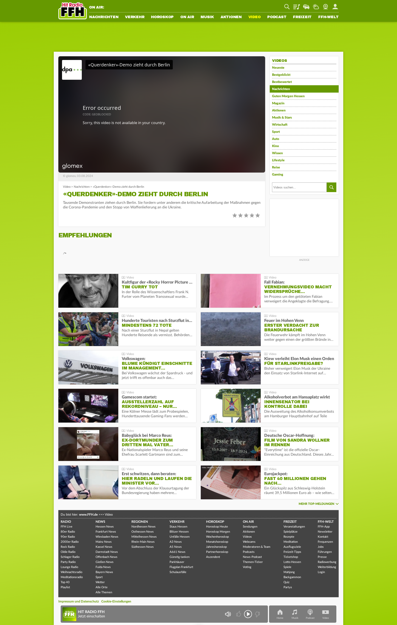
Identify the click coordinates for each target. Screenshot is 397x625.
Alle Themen (104, 592)
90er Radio (68, 536)
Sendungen (250, 526)
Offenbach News (106, 557)
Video (254, 17)
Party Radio (68, 562)
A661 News (177, 552)
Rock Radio (68, 546)
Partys (288, 587)
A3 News (176, 541)
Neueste (278, 67)
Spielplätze (291, 531)
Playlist (296, 5)
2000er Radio (70, 541)
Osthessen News (142, 531)
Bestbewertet (282, 82)
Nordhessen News (143, 526)
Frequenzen (325, 541)
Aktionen (231, 17)
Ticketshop (291, 557)
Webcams (249, 541)
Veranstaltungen (294, 526)
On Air (187, 17)
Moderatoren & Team (256, 546)
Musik (207, 17)
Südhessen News (142, 546)
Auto (275, 139)
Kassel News (104, 546)
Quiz (286, 582)
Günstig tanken (180, 557)
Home (280, 618)
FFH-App (324, 526)
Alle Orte (102, 587)
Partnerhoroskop (217, 552)
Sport (276, 132)
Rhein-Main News (143, 541)
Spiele (287, 567)
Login (321, 572)
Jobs (321, 546)
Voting (247, 567)
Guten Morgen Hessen (288, 96)
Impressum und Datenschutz (78, 601)
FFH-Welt (328, 17)
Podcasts (249, 552)
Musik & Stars (282, 117)
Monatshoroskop (217, 541)
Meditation (291, 541)
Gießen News (104, 562)
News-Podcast (252, 557)
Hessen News (105, 526)
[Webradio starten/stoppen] (248, 614)
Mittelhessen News (144, 536)
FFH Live (66, 526)
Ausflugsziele (292, 546)
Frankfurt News (106, 531)
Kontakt (323, 536)
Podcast (276, 17)
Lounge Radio (69, 567)
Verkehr (134, 17)
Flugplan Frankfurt (181, 567)
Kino (275, 146)
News (100, 521)
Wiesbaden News (107, 536)
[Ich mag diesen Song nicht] (257, 614)
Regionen (139, 521)
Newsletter (325, 531)
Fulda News (103, 567)
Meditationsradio (72, 577)
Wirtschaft (279, 124)
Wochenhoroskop (217, 536)
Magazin (278, 103)
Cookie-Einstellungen (116, 601)
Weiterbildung (327, 567)
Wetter (315, 5)
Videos (247, 536)
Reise (276, 167)
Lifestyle (278, 160)
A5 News (176, 546)
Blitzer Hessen (179, 531)
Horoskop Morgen (218, 531)
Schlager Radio (70, 557)
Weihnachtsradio (71, 572)
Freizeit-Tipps (292, 552)
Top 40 (65, 582)
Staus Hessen (178, 526)
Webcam (325, 5)
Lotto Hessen (292, 562)
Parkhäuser (177, 562)
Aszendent (213, 557)
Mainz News (104, 541)
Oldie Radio (68, 552)
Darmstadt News (107, 552)
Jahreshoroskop (216, 546)
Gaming (277, 174)
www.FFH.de (88, 514)
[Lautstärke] (228, 614)
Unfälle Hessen (180, 536)
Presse (322, 557)
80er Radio (68, 531)
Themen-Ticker (253, 562)
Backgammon (292, 577)
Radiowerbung (327, 562)
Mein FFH (335, 5)
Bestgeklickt (281, 75)
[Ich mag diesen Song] (239, 614)
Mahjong (289, 572)
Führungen (325, 552)
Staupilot (306, 5)
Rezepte (289, 536)
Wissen (277, 153)
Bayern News (104, 572)
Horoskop (162, 17)
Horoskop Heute (217, 526)
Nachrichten (103, 17)
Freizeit (302, 17)
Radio (66, 521)
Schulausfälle (178, 572)
